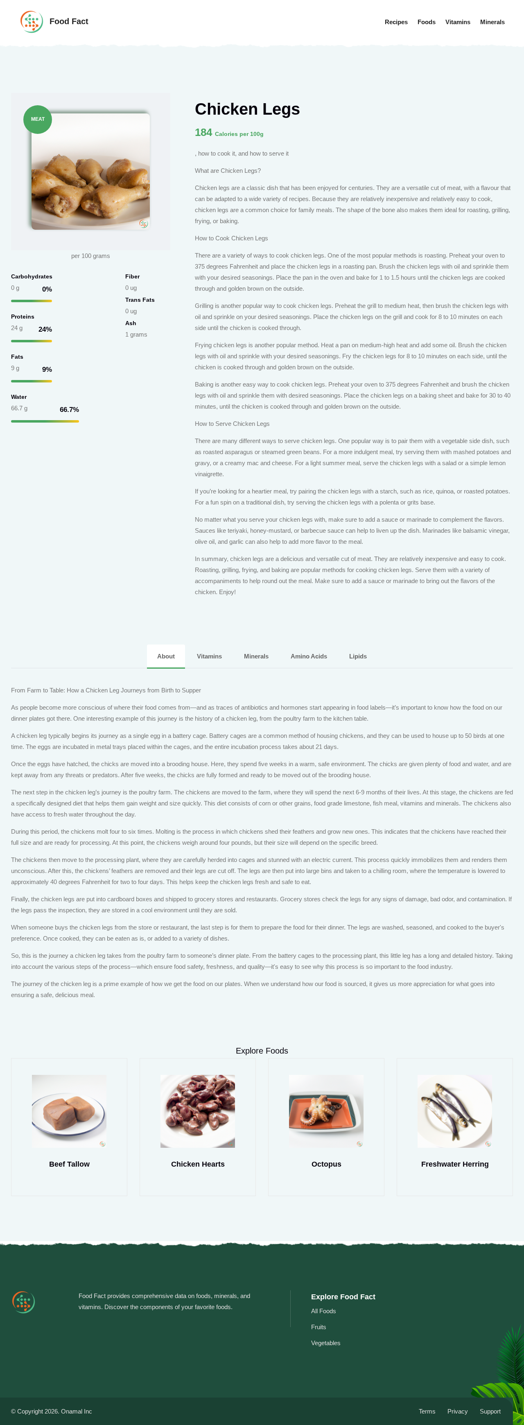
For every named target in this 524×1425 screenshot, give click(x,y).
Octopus (326, 1164)
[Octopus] (326, 1111)
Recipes (396, 21)
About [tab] (166, 656)
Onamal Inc (76, 1411)
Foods (427, 21)
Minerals (492, 21)
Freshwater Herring (455, 1164)
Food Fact (67, 21)
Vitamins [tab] (209, 656)
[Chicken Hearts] (197, 1111)
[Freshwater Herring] (455, 1111)
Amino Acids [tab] (309, 656)
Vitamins (457, 21)
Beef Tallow (69, 1164)
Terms (427, 1411)
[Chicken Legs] (91, 170)
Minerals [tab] (256, 656)
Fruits (318, 1326)
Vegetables (326, 1342)
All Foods (323, 1310)
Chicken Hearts (198, 1164)
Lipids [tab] (358, 656)
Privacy (457, 1411)
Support (490, 1411)
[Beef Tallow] (69, 1111)
